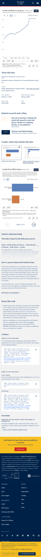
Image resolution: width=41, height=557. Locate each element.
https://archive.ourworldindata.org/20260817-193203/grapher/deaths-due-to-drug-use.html (17, 359)
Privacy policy (6, 541)
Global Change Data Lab (28, 456)
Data (3, 491)
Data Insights (5, 495)
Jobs (22, 503)
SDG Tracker (5, 508)
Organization (25, 491)
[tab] (4, 15)
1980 (8, 207)
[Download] (29, 65)
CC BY (21, 66)
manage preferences (26, 549)
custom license (10, 466)
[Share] (33, 65)
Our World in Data (20, 3)
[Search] (33, 3)
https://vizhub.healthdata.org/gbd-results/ (15, 429)
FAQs (16, 470)
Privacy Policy (15, 549)
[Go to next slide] (34, 225)
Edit (34, 15)
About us (24, 487)
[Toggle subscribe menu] (37, 3)
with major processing (32, 88)
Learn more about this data (13, 65)
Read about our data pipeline (10, 292)
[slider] (12, 61)
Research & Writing (7, 520)
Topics (3, 487)
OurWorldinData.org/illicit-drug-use (10, 66)
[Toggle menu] (3, 3)
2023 (36, 61)
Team (22, 499)
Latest (3, 504)
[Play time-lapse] (3, 61)
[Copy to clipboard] (34, 349)
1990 (8, 61)
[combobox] (33, 3)
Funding (23, 495)
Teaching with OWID (8, 512)
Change (33, 179)
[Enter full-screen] (37, 65)
